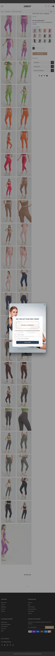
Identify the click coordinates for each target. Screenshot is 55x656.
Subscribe (27, 342)
